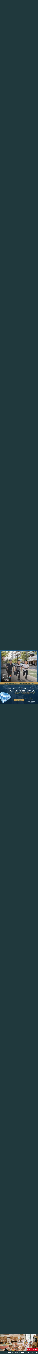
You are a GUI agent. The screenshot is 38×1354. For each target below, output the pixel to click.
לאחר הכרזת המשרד (32, 1349)
